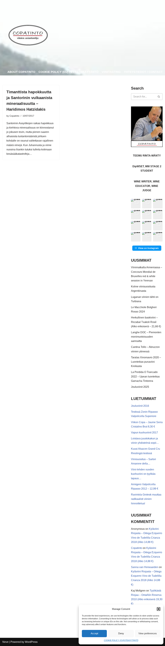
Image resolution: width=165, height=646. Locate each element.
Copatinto (14, 116)
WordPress (31, 642)
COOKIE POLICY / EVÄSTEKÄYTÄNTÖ (121, 640)
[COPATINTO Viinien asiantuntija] (27, 34)
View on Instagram (148, 248)
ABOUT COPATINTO (21, 71)
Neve (5, 642)
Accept (94, 633)
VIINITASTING (111, 71)
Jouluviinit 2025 (140, 386)
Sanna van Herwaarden (144, 567)
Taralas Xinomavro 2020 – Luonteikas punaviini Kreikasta (146, 361)
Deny (121, 633)
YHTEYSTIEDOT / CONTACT (143, 71)
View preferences (147, 633)
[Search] (159, 96)
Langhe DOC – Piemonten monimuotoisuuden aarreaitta (146, 336)
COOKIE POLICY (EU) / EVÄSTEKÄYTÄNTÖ (68, 71)
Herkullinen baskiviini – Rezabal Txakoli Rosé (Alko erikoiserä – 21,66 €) (146, 322)
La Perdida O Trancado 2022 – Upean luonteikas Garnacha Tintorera (145, 376)
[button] (158, 609)
